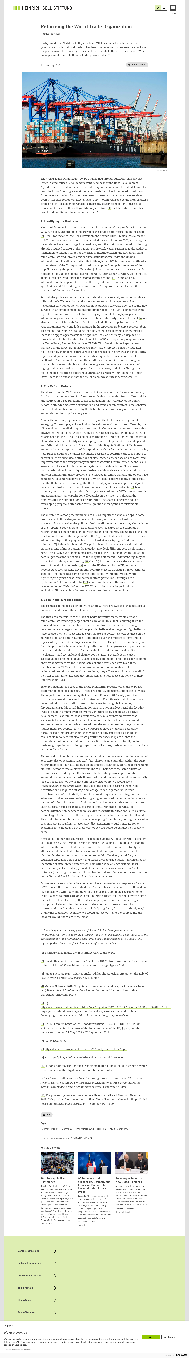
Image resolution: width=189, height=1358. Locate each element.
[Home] (42, 8)
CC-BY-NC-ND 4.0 (81, 1138)
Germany (67, 1129)
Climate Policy (50, 1129)
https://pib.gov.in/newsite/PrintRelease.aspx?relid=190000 (86, 1057)
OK (150, 1337)
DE (164, 8)
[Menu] (173, 8)
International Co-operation (91, 1129)
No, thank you (170, 1337)
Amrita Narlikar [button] (50, 34)
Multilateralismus (120, 1129)
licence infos (162, 170)
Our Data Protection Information (17, 1350)
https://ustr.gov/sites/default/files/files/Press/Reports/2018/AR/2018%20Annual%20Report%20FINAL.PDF (106, 1007)
